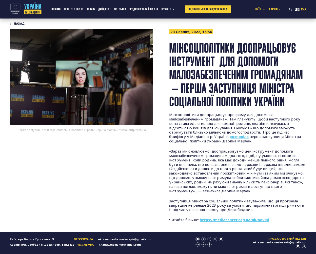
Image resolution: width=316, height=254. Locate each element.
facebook (209, 239)
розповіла (239, 136)
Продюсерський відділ (143, 9)
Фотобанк (120, 9)
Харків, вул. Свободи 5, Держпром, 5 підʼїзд (42, 244)
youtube (198, 239)
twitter (215, 239)
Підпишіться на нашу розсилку (208, 9)
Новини (90, 9)
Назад (19, 24)
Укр (303, 9)
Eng (297, 9)
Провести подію (73, 9)
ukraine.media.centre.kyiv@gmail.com (124, 239)
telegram (203, 239)
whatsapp (221, 239)
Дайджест (104, 9)
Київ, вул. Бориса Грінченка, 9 (32, 239)
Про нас (55, 9)
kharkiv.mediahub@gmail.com (120, 244)
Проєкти (166, 9)
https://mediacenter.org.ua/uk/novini (234, 219)
